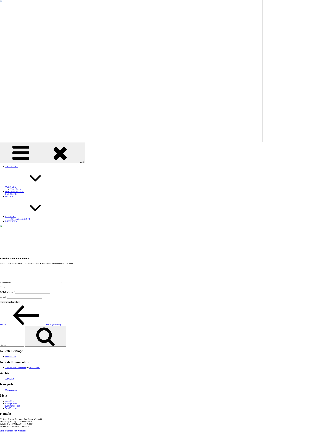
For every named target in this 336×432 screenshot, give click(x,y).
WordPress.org (11, 408)
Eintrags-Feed (11, 403)
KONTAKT (10, 216)
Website (3, 297)
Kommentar (5, 283)
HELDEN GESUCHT (14, 191)
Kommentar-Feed (12, 406)
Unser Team (15, 189)
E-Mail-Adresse (7, 292)
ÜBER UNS (10, 187)
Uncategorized (11, 390)
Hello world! (10, 356)
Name (3, 287)
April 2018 (9, 379)
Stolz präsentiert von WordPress (13, 431)
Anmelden (9, 401)
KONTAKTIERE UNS (20, 219)
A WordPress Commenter (15, 367)
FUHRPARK (11, 194)
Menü (82, 162)
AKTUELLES (11, 167)
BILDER (9, 196)
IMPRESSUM (11, 221)
